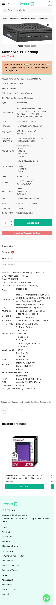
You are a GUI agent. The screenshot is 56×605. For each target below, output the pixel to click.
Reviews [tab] (7, 252)
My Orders (7, 584)
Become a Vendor (10, 570)
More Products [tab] (9, 264)
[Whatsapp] (46, 598)
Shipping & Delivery (10, 546)
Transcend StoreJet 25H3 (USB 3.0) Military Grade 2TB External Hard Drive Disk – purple (23, 476)
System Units (43, 18)
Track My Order (9, 589)
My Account (7, 580)
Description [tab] (7, 246)
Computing (13, 18)
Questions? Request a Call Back (27, 233)
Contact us (7, 536)
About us (6, 532)
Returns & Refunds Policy (13, 556)
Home (4, 18)
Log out (5, 594)
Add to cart (33, 223)
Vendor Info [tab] (7, 258)
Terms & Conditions (10, 565)
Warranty (6, 541)
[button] (49, 4)
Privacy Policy (8, 560)
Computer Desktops (27, 18)
